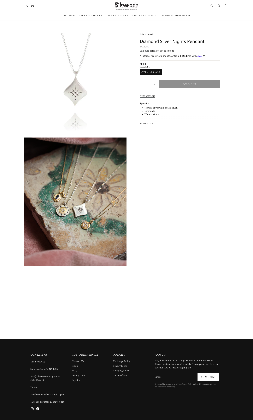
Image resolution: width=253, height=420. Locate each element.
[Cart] (225, 5)
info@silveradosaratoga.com (45, 376)
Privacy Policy (120, 366)
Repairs (76, 380)
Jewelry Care (78, 375)
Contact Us (78, 361)
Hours (33, 387)
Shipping (144, 50)
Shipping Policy (121, 370)
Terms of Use (120, 375)
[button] (69, 16)
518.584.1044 (37, 380)
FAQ (74, 370)
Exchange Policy (121, 361)
